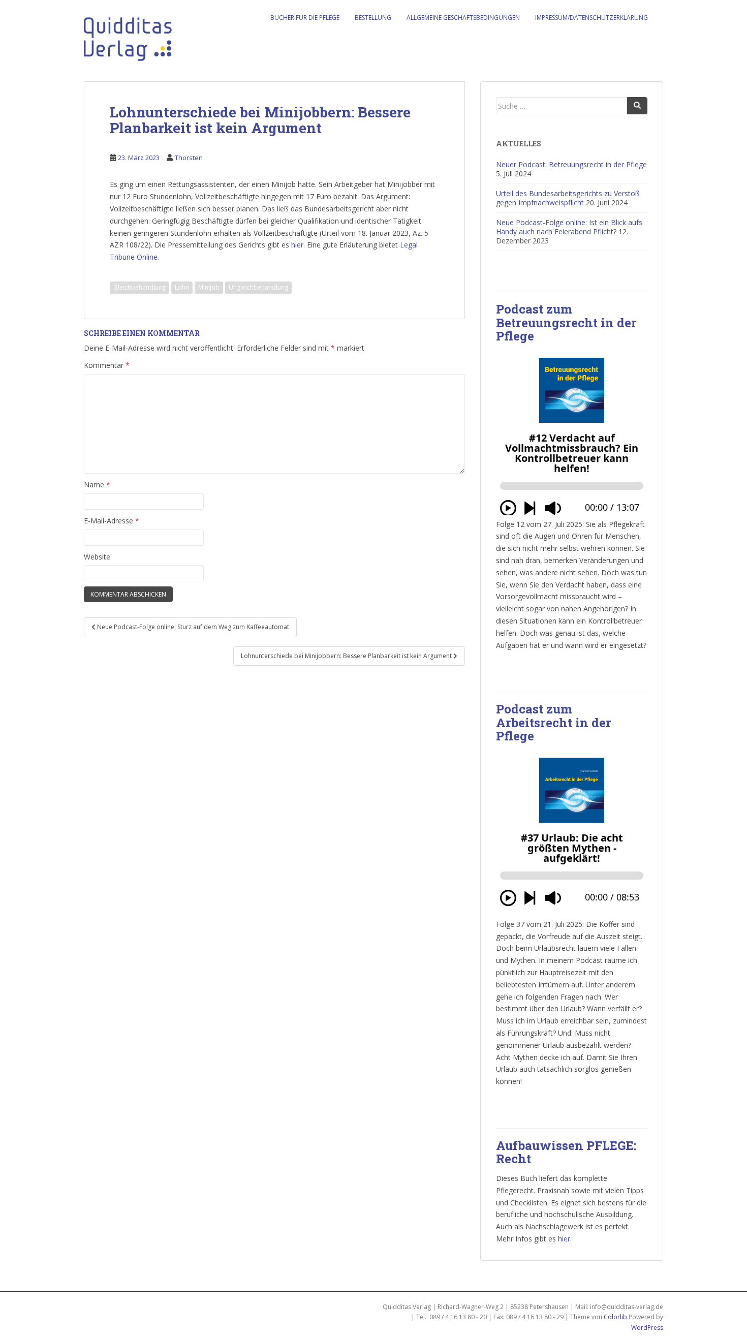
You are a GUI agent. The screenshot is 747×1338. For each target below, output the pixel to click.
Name (97, 484)
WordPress (647, 1327)
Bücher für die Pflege (304, 17)
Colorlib (615, 1317)
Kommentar (107, 365)
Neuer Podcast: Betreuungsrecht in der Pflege (571, 164)
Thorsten (189, 157)
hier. (298, 245)
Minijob (209, 287)
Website (97, 557)
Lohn (182, 287)
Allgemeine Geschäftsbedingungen (463, 17)
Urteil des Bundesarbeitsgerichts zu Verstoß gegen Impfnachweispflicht (568, 198)
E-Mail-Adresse (111, 520)
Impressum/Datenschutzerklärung (591, 17)
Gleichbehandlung (139, 287)
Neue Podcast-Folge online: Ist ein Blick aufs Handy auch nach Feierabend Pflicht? (569, 226)
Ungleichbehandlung (258, 287)
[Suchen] (637, 105)
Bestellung (373, 17)
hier (564, 1238)
